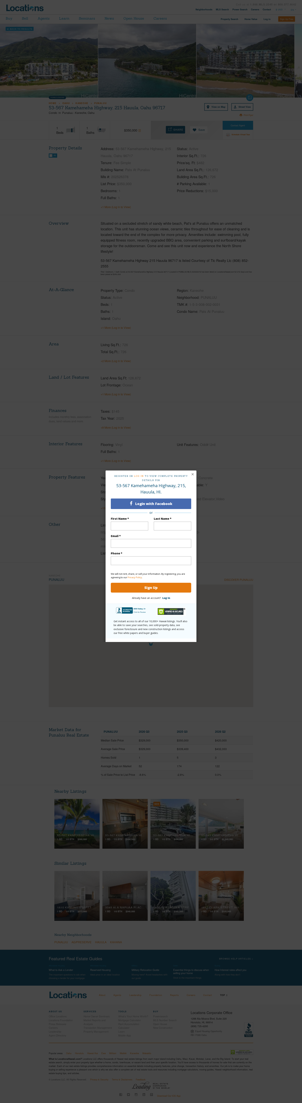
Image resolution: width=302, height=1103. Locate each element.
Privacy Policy (135, 577)
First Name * (120, 519)
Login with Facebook (153, 503)
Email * (116, 536)
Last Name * (162, 519)
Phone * (116, 553)
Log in (139, 476)
